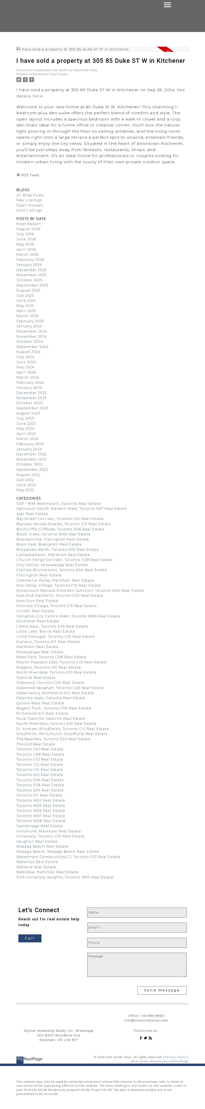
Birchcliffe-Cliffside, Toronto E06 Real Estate (60, 529)
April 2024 (26, 372)
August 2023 (28, 413)
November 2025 (31, 275)
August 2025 (28, 290)
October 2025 (29, 280)
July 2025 (25, 295)
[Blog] (151, 1038)
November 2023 (31, 398)
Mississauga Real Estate (40, 652)
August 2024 (28, 352)
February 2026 (30, 260)
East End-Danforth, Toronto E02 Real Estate (59, 596)
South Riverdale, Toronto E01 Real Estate (56, 724)
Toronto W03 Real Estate (40, 806)
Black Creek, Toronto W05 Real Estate (53, 534)
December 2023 (31, 393)
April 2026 (26, 249)
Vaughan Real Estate (36, 841)
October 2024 (29, 341)
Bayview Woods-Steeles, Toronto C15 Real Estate (63, 524)
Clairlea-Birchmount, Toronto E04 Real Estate (61, 570)
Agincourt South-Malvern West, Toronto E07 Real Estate (71, 508)
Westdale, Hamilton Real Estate (47, 872)
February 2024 (30, 382)
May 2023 (25, 428)
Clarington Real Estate (39, 575)
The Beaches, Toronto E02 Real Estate (53, 739)
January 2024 (29, 388)
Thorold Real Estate (35, 744)
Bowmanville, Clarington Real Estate (52, 539)
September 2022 (32, 469)
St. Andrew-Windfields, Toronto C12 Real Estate (62, 729)
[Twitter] (146, 1038)
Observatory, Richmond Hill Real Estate (55, 693)
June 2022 (26, 485)
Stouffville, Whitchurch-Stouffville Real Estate (62, 734)
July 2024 (25, 357)
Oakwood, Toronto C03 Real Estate (50, 683)
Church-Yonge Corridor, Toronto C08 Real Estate (64, 560)
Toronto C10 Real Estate (39, 759)
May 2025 (25, 306)
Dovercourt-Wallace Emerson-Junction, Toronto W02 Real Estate (80, 591)
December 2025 (31, 270)
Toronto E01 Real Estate (39, 775)
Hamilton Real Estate (37, 601)
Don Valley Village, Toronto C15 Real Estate (58, 585)
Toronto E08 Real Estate (40, 785)
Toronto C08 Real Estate (40, 754)
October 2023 (29, 403)
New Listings (29, 200)
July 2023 (25, 418)
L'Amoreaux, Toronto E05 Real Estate (52, 626)
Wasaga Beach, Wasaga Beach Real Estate (57, 852)
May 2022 (25, 490)
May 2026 (25, 244)
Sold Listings (29, 210)
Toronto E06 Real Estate (40, 780)
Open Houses (29, 205)
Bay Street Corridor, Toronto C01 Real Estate (60, 519)
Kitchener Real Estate (50, 74)
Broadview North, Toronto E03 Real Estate (57, 549)
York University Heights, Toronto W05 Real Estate (65, 877)
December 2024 (31, 331)
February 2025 (30, 321)
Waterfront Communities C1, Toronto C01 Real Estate (68, 857)
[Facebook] (141, 1038)
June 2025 (26, 300)
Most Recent (28, 224)
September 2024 (32, 347)
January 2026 (29, 265)
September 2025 (32, 285)
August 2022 (28, 475)
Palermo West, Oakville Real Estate (50, 698)
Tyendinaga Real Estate (39, 826)
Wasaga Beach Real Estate (42, 846)
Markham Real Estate (37, 647)
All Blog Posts (30, 195)
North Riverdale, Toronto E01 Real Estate (56, 672)
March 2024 (27, 377)
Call (30, 938)
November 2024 (31, 336)
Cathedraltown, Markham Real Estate (53, 555)
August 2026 (28, 229)
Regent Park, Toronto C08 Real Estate (53, 708)
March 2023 (27, 439)
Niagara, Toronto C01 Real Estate (48, 667)
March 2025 (27, 316)
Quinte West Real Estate (40, 703)
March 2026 (27, 254)
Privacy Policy (176, 1057)
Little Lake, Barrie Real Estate (45, 631)
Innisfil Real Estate (35, 611)
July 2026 (25, 234)
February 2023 (30, 444)
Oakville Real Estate (36, 678)
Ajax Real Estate (32, 514)
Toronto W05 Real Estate (40, 811)
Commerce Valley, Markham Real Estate (55, 580)
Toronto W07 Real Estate (40, 816)
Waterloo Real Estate (37, 862)
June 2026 (26, 239)
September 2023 (32, 408)
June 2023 (26, 423)
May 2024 (25, 367)
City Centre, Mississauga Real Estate (52, 565)
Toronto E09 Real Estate (40, 790)
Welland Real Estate (36, 867)
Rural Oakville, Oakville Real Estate (50, 719)
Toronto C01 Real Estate (39, 749)
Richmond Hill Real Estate (42, 713)
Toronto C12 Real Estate (39, 765)
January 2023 (29, 449)
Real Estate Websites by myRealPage (160, 1061)
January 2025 (29, 326)
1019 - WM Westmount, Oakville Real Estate (58, 503)
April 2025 (26, 311)
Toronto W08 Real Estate (41, 821)
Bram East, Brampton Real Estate (49, 544)
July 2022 (25, 480)
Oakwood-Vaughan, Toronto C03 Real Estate (60, 688)
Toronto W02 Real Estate (40, 800)
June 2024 (26, 362)
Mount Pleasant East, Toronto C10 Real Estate (61, 662)
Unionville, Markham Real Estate (48, 831)
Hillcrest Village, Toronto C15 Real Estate (56, 606)
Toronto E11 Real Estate (39, 795)
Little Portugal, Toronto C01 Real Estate (55, 637)
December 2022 (31, 454)
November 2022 (31, 459)
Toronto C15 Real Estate (39, 770)
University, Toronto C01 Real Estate (50, 836)
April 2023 (26, 434)
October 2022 (29, 464)
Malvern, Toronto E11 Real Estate (48, 642)
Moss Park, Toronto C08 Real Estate (51, 657)
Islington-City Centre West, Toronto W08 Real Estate (68, 616)
